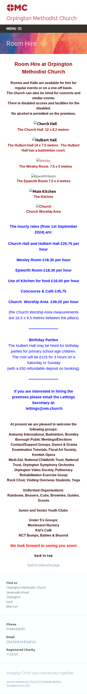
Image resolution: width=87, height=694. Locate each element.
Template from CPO (18, 685)
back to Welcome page (44, 565)
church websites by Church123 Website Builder (33, 681)
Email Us (30, 641)
